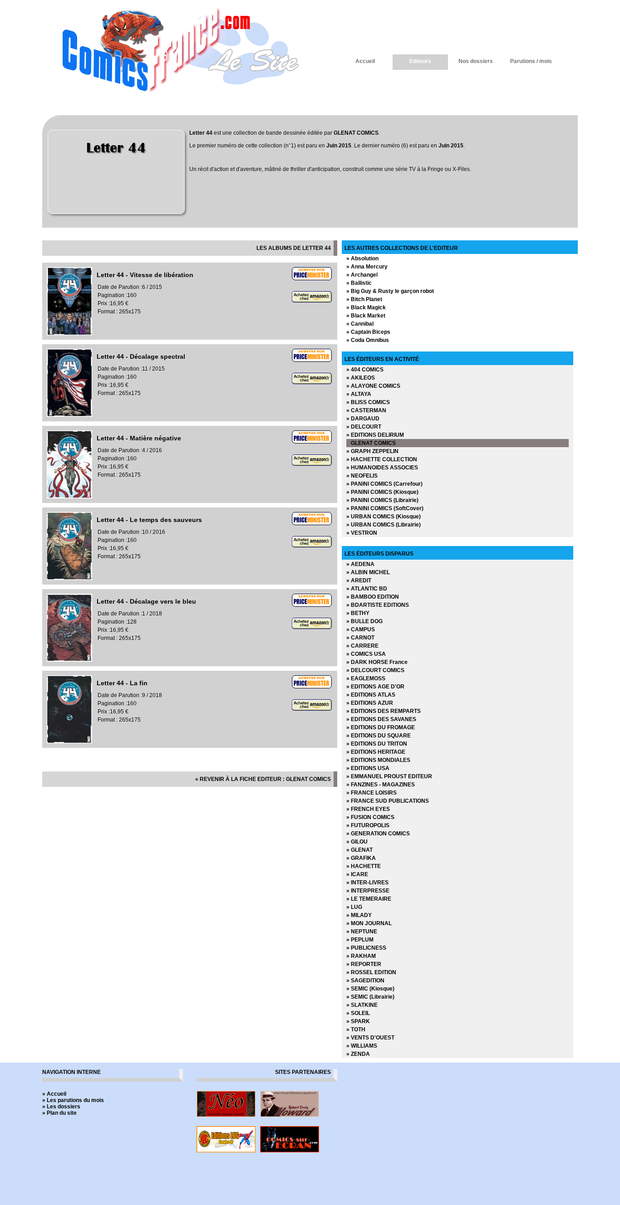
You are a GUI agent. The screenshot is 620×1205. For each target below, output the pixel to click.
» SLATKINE (362, 1005)
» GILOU (357, 842)
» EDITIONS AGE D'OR (375, 686)
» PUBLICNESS (366, 948)
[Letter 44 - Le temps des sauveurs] (69, 578)
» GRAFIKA (361, 858)
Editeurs (420, 61)
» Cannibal (360, 324)
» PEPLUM (360, 940)
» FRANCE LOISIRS (371, 793)
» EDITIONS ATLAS (370, 695)
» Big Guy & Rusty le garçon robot (390, 291)
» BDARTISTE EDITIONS (377, 605)
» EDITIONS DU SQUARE (378, 735)
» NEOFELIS (362, 476)
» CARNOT (360, 637)
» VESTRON (361, 533)
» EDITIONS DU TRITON (376, 744)
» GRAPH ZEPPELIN (372, 451)
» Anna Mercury (367, 266)
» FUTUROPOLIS (367, 825)
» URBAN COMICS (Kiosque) (383, 516)
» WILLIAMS (361, 1046)
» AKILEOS (360, 378)
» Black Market (365, 315)
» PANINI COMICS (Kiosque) (382, 492)
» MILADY (359, 915)
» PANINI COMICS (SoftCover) (384, 508)
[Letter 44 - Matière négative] (69, 496)
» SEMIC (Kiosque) (370, 988)
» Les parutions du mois (73, 1100)
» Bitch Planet (364, 299)
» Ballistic (359, 283)
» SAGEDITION (365, 980)
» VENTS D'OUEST (370, 1037)
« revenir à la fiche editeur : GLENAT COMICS (263, 779)
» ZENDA (358, 1054)
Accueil (365, 61)
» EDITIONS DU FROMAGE (380, 727)
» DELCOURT (363, 427)
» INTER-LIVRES (367, 882)
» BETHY (357, 613)
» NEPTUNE (361, 931)
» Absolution (362, 258)
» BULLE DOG (364, 621)
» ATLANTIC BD (366, 588)
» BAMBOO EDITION (372, 597)
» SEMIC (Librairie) (370, 997)
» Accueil (54, 1094)
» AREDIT (358, 580)
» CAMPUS (360, 629)
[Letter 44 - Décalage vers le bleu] (69, 660)
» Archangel (362, 275)
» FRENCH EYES (368, 809)
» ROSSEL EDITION (371, 972)
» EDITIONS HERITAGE (375, 752)
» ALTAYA (358, 394)
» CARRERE (362, 646)
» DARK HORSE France (377, 662)
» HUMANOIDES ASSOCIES (382, 467)
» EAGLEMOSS (365, 678)
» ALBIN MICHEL (368, 572)
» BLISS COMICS (368, 402)
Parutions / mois (531, 61)
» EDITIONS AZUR (369, 703)
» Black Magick (366, 307)
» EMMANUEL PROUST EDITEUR (389, 776)
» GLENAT (359, 850)
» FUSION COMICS (370, 817)
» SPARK (358, 1021)
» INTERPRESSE (367, 891)
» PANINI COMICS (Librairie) (382, 500)
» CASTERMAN (366, 410)
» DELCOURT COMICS (375, 670)
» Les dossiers (61, 1106)
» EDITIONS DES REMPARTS (383, 711)
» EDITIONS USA (367, 768)
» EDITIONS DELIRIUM (375, 435)
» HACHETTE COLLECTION (381, 459)
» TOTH (355, 1029)
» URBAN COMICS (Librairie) (383, 525)
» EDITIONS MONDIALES (378, 760)
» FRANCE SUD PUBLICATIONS (387, 801)
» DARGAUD (362, 418)
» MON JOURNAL (369, 923)
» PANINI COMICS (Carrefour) (384, 484)
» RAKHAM (361, 956)
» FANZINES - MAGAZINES (380, 784)
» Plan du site (59, 1113)
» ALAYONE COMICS (373, 386)
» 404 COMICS (365, 369)
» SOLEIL (358, 1013)
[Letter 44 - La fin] (69, 741)
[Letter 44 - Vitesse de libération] (69, 333)
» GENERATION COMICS (378, 833)
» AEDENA (360, 564)
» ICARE (357, 874)
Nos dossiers (475, 61)
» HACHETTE (363, 866)
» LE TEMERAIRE (368, 899)
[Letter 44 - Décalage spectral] (69, 415)
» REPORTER (363, 964)
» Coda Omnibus (367, 340)
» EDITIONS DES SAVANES (381, 719)
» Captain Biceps (368, 332)
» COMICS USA (366, 654)
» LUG (354, 907)
